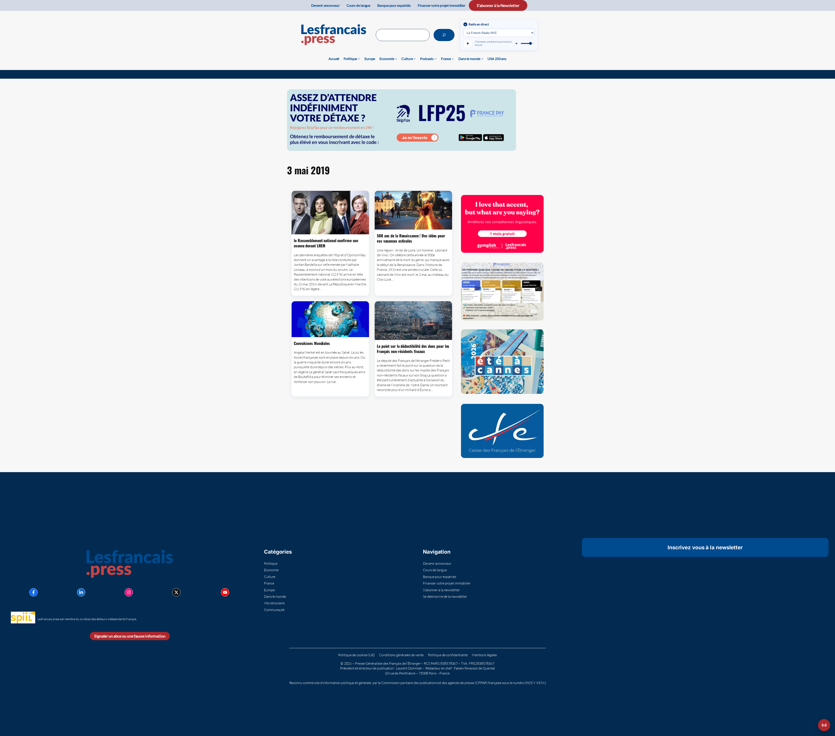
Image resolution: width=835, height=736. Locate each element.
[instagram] (129, 592)
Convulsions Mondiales (312, 343)
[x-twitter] (176, 592)
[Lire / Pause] (467, 43)
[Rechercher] (444, 35)
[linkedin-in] (81, 592)
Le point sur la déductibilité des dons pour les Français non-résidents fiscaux (413, 348)
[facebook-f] (33, 592)
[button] (824, 725)
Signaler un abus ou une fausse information (129, 636)
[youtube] (225, 592)
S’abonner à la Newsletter (498, 5)
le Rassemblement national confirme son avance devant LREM (326, 243)
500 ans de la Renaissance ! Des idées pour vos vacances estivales (411, 238)
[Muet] (516, 43)
